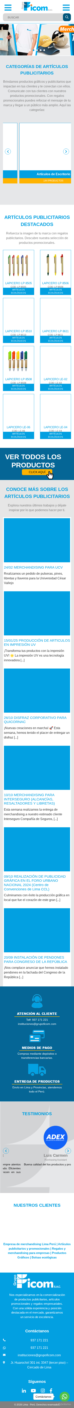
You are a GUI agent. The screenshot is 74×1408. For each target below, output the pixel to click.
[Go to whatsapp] (64, 1397)
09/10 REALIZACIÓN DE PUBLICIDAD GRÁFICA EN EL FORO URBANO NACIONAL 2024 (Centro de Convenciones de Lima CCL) (35, 883)
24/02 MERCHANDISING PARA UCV (33, 567)
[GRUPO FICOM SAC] (37, 6)
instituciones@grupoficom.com (39, 1355)
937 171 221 (39, 1340)
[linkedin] (24, 1390)
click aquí (37, 472)
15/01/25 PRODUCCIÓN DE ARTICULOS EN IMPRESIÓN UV (37, 643)
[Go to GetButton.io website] (64, 1404)
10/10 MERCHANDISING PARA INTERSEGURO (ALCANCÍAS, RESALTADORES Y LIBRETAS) (29, 799)
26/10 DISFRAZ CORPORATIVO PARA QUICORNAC (35, 720)
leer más (37, 540)
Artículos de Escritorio (41, 174)
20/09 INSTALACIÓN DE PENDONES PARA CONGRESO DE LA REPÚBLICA (35, 959)
